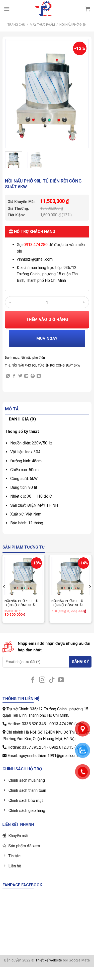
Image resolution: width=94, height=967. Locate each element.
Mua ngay (47, 338)
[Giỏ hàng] (87, 8)
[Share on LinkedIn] (39, 376)
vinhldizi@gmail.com (35, 259)
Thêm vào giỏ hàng (47, 319)
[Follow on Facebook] (33, 680)
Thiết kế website (48, 960)
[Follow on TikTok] (52, 680)
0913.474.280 (36, 244)
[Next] (80, 93)
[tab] (47, 409)
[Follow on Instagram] (42, 680)
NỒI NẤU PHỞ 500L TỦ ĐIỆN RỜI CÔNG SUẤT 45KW (21, 603)
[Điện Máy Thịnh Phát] (43, 9)
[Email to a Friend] (26, 376)
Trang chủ (16, 24)
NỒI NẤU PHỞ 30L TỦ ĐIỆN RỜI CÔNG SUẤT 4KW (67, 603)
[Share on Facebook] (14, 376)
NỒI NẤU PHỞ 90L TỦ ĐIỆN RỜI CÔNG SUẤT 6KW (46, 365)
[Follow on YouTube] (61, 680)
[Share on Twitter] (20, 376)
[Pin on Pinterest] (33, 376)
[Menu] (7, 9)
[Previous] (13, 93)
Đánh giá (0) (22, 418)
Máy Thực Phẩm (42, 24)
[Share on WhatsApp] (8, 376)
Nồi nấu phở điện (72, 24)
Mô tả (12, 408)
